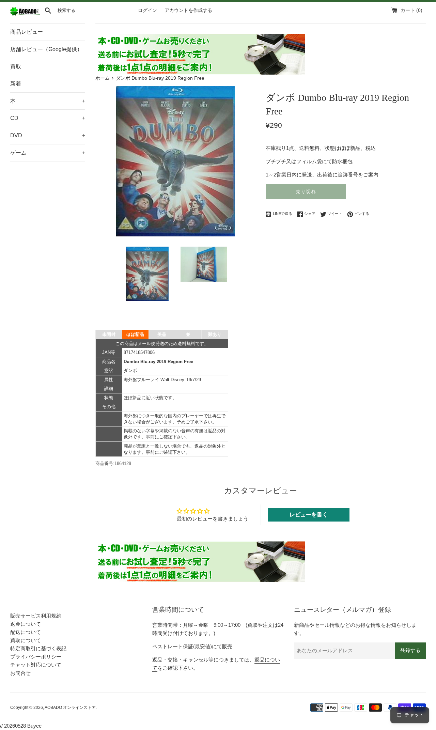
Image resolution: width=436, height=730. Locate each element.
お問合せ (20, 673)
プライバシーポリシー (35, 656)
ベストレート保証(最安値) (182, 646)
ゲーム (47, 153)
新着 (15, 84)
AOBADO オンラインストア (70, 707)
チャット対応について (35, 665)
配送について (25, 632)
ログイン (147, 10)
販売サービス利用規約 (35, 616)
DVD (47, 135)
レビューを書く (309, 514)
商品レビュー (26, 32)
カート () (411, 10)
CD (47, 118)
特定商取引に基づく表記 (38, 648)
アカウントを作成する (188, 10)
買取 (15, 66)
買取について (25, 640)
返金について (25, 624)
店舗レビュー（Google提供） (46, 49)
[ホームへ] (25, 14)
